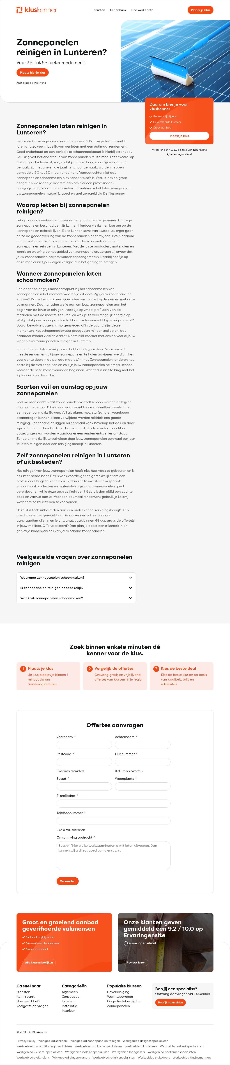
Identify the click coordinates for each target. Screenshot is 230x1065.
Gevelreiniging (118, 992)
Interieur (68, 1010)
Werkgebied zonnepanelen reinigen (95, 1041)
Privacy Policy (26, 1041)
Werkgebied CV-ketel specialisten (39, 1052)
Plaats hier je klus (32, 73)
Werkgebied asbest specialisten (181, 1046)
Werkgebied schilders (53, 1041)
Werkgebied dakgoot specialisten (145, 1041)
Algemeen (70, 992)
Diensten (99, 10)
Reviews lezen (135, 962)
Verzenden (67, 881)
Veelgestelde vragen (33, 1006)
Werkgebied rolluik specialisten (114, 1057)
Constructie (70, 996)
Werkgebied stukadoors (154, 1057)
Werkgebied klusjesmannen (192, 1057)
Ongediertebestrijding (124, 1001)
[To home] (37, 10)
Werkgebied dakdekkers (141, 1046)
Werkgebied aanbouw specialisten (98, 1046)
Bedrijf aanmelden (170, 1002)
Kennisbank (118, 10)
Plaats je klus (200, 10)
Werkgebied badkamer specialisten (172, 1052)
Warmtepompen (120, 996)
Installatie (69, 1006)
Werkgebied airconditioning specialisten (44, 1046)
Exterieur (69, 1001)
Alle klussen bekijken (39, 962)
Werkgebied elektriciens (33, 1057)
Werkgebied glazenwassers (71, 1057)
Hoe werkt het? (142, 10)
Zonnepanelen (118, 1006)
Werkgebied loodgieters (128, 1052)
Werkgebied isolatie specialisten (87, 1052)
